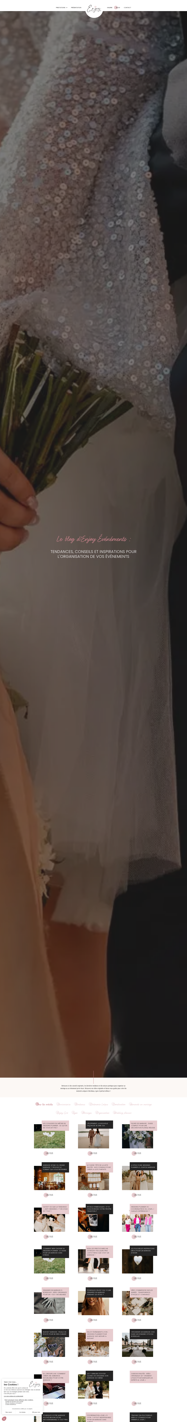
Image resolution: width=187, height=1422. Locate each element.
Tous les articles (45, 1104)
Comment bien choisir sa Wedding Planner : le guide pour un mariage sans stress (54, 1251)
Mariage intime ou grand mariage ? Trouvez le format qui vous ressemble (55, 1167)
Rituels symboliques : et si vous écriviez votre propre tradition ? (99, 1209)
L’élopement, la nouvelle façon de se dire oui (97, 1124)
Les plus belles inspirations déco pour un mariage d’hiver (143, 1250)
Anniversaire (64, 1104)
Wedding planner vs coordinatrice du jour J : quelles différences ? (142, 1209)
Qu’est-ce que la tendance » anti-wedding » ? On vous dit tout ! (55, 1209)
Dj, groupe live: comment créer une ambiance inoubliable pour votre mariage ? (54, 1377)
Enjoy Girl (62, 1113)
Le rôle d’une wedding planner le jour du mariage (143, 1166)
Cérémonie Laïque (99, 1104)
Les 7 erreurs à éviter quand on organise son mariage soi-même (97, 1376)
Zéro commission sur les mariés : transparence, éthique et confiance (142, 1292)
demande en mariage (141, 1104)
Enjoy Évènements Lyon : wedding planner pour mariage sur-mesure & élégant (97, 1335)
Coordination (119, 1104)
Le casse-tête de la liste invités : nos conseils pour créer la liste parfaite (99, 1167)
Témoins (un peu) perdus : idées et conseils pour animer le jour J (142, 1417)
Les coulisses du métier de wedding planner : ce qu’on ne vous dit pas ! (55, 1125)
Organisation (102, 1113)
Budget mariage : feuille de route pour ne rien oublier (54, 1333)
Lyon (75, 1113)
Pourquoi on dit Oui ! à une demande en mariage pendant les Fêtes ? (99, 1292)
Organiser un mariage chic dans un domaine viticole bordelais (143, 1334)
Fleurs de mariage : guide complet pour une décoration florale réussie (143, 1125)
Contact (127, 8)
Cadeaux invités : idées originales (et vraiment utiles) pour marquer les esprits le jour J (142, 1377)
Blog (118, 8)
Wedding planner (122, 1113)
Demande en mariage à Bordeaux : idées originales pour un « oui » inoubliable (55, 1292)
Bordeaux (80, 1104)
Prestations (60, 8)
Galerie (109, 8)
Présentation (76, 8)
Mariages (87, 1113)
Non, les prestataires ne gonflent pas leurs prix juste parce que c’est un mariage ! (98, 1251)
